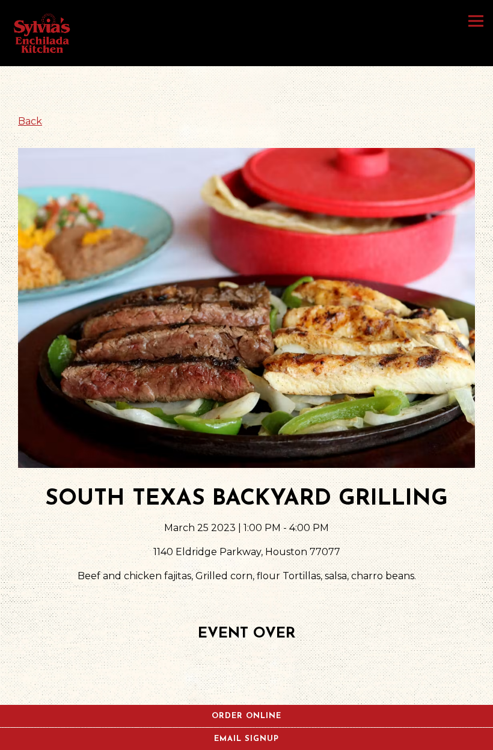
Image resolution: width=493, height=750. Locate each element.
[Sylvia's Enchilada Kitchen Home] (42, 33)
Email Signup (246, 739)
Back (30, 121)
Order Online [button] (246, 716)
